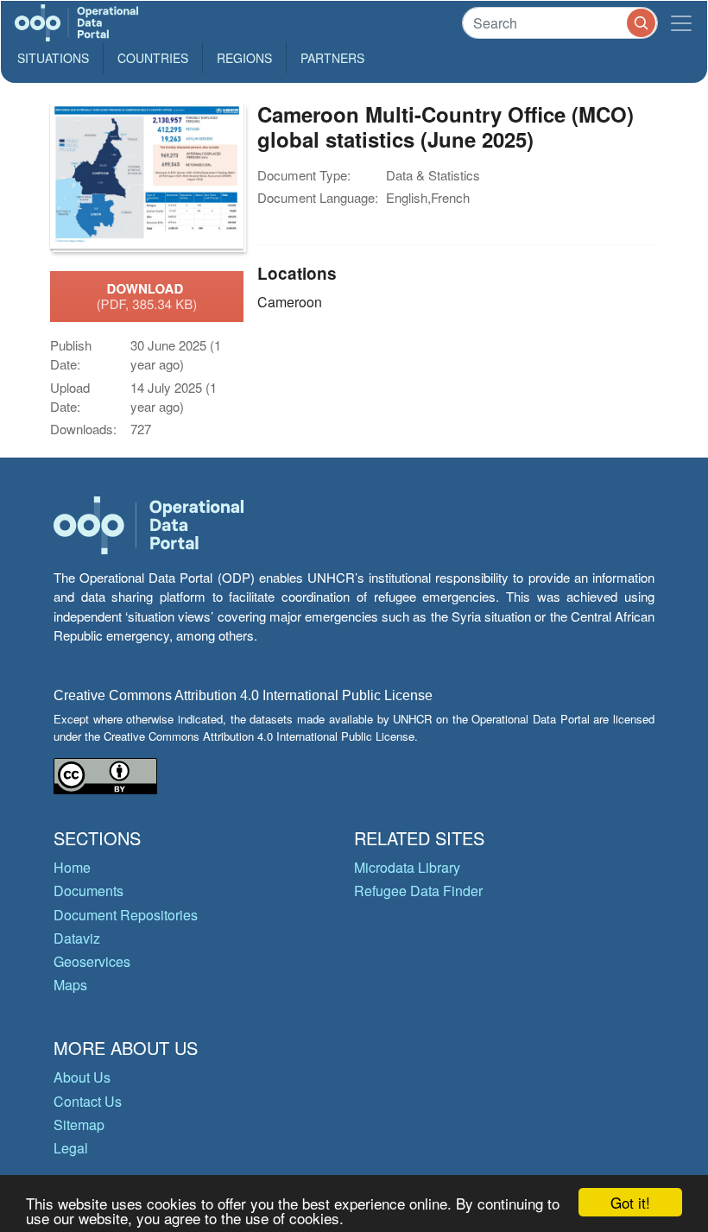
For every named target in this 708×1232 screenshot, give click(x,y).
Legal (71, 1148)
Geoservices (92, 961)
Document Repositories (126, 915)
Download (147, 296)
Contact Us (88, 1101)
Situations (53, 57)
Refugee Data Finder (418, 890)
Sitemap (79, 1124)
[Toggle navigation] (681, 22)
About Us (82, 1077)
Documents (88, 890)
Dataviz (77, 938)
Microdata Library (407, 867)
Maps (70, 985)
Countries (152, 57)
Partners (332, 57)
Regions (244, 57)
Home (72, 867)
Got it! (630, 1202)
